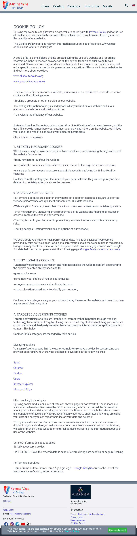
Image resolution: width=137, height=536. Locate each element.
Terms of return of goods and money (88, 514)
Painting (58, 6)
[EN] (133, 5)
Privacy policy (77, 517)
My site (108, 6)
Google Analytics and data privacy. (100, 249)
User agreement (78, 520)
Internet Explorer (23, 384)
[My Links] (28, 524)
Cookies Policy (78, 523)
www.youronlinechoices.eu (29, 81)
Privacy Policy (97, 32)
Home (45, 6)
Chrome (18, 368)
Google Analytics (84, 468)
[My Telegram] (17, 524)
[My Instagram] (12, 524)
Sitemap (7, 501)
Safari (16, 362)
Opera (16, 378)
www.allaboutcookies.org (28, 76)
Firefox (17, 373)
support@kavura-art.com (20, 514)
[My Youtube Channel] (23, 524)
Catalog (73, 6)
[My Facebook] (6, 524)
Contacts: (8, 509)
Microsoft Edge (22, 389)
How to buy (92, 6)
